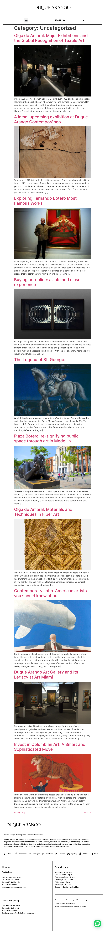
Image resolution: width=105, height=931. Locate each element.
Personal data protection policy (65, 903)
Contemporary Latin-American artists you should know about (50, 593)
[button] (26, 20)
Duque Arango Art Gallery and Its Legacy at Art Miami (46, 674)
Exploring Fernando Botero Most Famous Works (45, 201)
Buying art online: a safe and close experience (47, 282)
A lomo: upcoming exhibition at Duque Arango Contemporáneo (51, 119)
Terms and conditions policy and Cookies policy (71, 900)
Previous (19, 812)
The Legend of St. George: (39, 359)
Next (87, 812)
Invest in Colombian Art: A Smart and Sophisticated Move (49, 747)
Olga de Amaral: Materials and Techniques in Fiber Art (43, 512)
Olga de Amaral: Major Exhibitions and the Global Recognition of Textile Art (51, 38)
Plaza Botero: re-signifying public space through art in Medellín (46, 438)
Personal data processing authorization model (70, 906)
